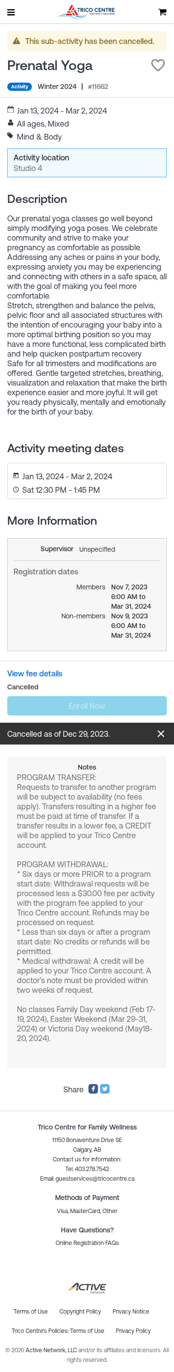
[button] (158, 65)
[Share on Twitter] (105, 1091)
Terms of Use (87, 1331)
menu (11, 12)
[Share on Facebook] (93, 1091)
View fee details (34, 673)
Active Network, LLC (52, 1350)
